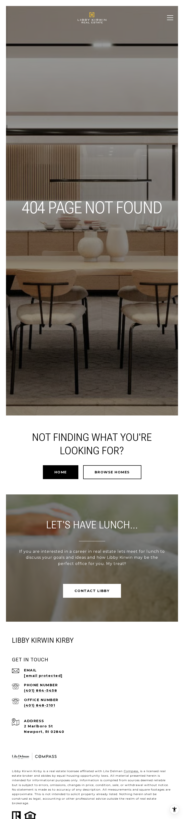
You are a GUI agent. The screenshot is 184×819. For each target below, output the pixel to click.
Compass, (131, 771)
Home (60, 472)
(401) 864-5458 (40, 690)
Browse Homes (112, 472)
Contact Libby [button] (92, 591)
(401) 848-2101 (39, 705)
